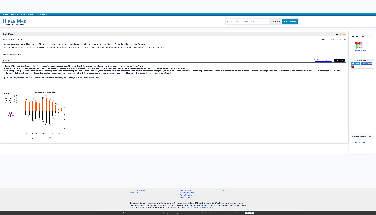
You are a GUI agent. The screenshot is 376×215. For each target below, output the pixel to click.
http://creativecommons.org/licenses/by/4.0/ (199, 208)
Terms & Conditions (187, 195)
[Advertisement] (362, 100)
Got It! (249, 213)
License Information (187, 193)
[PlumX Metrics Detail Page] (10, 114)
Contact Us (225, 191)
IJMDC (4, 39)
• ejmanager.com (358, 142)
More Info (240, 213)
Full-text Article (360, 50)
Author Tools (134, 193)
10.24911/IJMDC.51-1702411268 (335, 39)
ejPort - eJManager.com (138, 191)
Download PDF (325, 60)
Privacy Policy (185, 197)
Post (341, 60)
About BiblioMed (186, 191)
